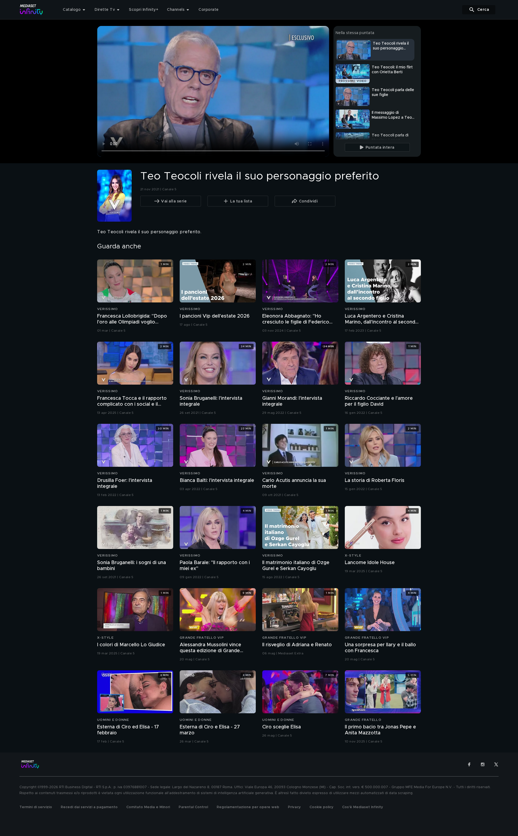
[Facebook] (469, 764)
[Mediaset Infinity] (31, 9)
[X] (496, 764)
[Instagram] (482, 764)
